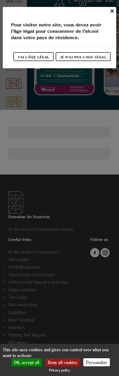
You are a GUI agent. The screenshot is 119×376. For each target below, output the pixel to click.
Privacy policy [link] (59, 370)
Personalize (96, 362)
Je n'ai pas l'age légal (83, 57)
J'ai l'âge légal (33, 57)
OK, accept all (26, 362)
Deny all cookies (62, 362)
